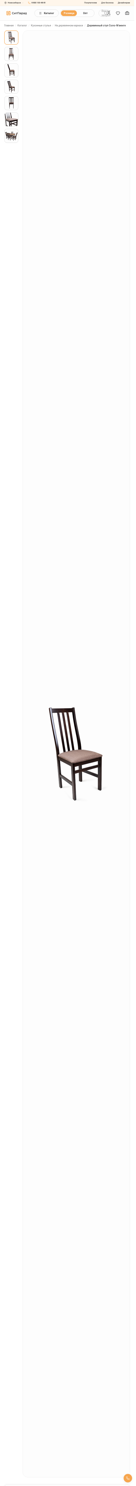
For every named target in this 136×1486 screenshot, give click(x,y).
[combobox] (104, 13)
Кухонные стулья (41, 25)
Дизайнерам (124, 3)
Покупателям (90, 3)
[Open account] (109, 13)
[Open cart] (127, 13)
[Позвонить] (128, 1478)
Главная (9, 25)
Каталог (49, 13)
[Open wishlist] (118, 13)
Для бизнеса (107, 3)
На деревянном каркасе (69, 25)
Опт (85, 13)
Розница (69, 13)
